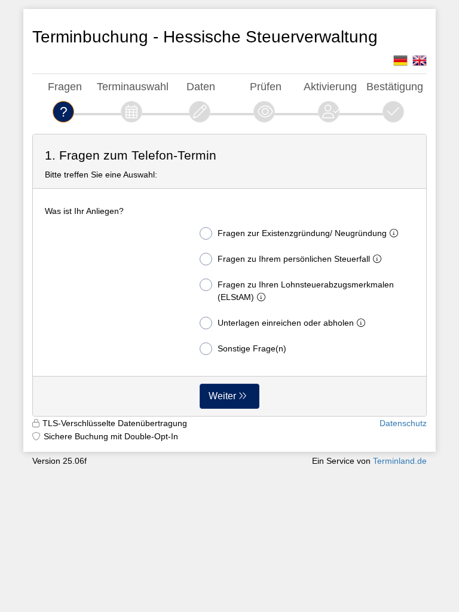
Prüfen (265, 86)
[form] (229, 275)
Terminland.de (400, 461)
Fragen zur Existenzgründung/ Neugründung (302, 233)
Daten (200, 86)
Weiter (222, 396)
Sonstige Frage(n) (252, 348)
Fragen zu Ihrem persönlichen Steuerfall (294, 259)
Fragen (65, 86)
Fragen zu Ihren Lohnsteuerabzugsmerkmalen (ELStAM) (306, 291)
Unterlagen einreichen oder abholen (286, 323)
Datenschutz (403, 423)
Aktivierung (330, 86)
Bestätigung (394, 86)
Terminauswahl (133, 86)
